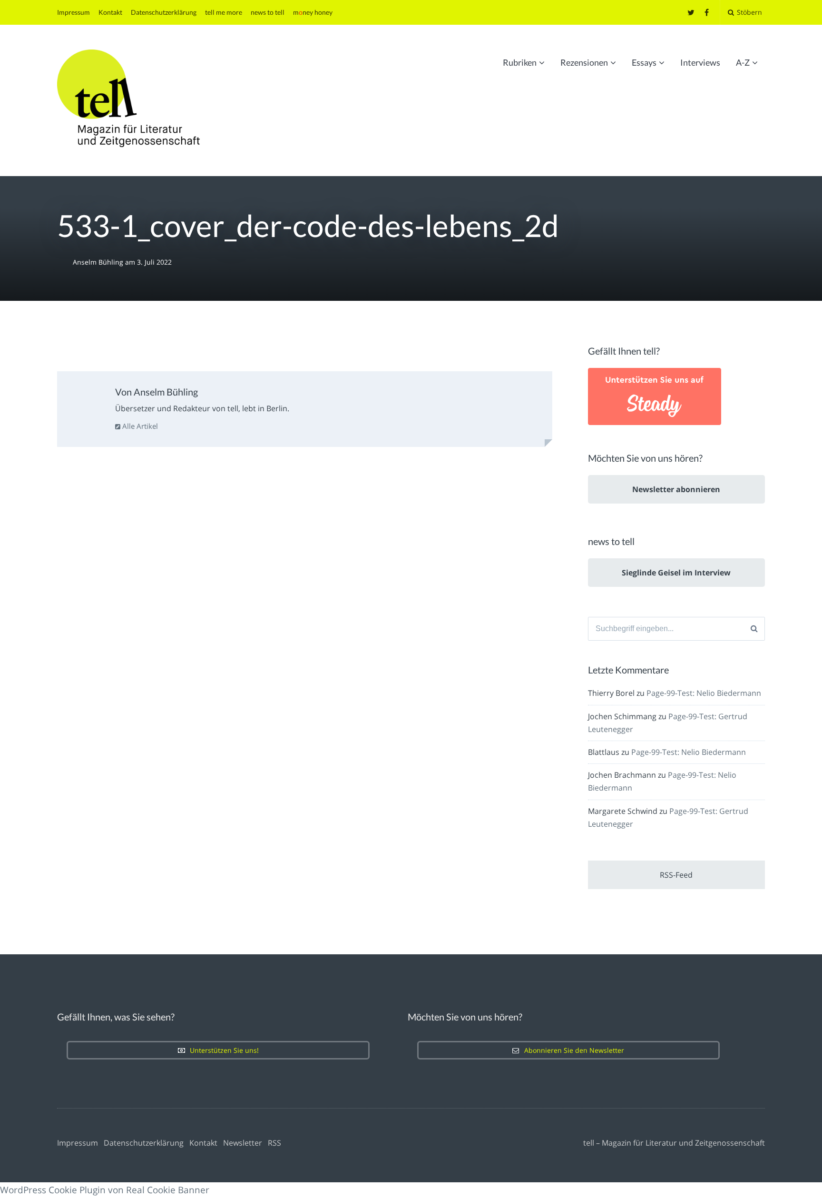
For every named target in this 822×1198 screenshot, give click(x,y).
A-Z (743, 62)
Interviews (700, 62)
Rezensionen (584, 62)
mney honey (313, 12)
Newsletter (242, 1143)
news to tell (267, 12)
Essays (644, 62)
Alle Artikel (139, 426)
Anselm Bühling (99, 262)
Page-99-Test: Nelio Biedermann (703, 693)
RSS (274, 1143)
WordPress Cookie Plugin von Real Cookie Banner (104, 1190)
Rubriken (520, 62)
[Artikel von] (65, 262)
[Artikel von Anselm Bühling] (87, 403)
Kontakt (110, 12)
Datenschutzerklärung (163, 12)
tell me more (223, 12)
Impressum (73, 12)
